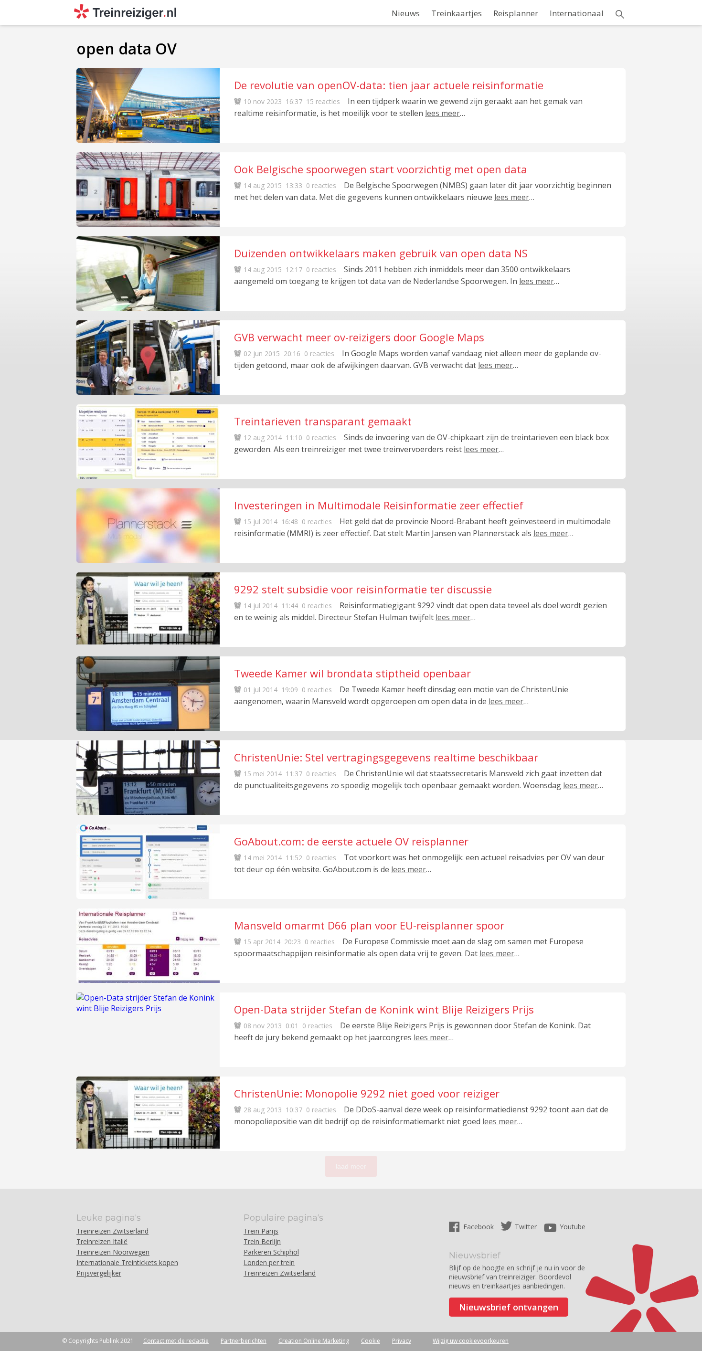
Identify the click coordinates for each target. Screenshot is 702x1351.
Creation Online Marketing (313, 1341)
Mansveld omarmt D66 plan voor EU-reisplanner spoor (369, 925)
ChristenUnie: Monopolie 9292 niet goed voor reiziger (367, 1093)
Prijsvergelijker (98, 1272)
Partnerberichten (243, 1341)
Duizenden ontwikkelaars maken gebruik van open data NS (381, 253)
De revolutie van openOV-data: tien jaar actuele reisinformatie (388, 85)
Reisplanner (515, 13)
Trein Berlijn (262, 1241)
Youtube (572, 1226)
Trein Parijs (261, 1230)
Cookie (370, 1341)
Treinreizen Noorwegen (112, 1251)
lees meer (442, 113)
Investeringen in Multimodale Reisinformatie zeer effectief (378, 505)
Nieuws (406, 13)
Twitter (526, 1226)
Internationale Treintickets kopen (127, 1262)
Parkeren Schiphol (271, 1251)
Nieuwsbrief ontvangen (508, 1307)
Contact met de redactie (176, 1341)
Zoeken (620, 14)
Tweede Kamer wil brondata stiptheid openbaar (352, 673)
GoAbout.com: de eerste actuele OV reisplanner (351, 841)
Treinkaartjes (456, 13)
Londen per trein (269, 1262)
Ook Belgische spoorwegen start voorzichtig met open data (380, 169)
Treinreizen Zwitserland (112, 1230)
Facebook (479, 1226)
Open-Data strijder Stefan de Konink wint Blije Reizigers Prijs (384, 1009)
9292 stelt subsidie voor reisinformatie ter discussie (363, 589)
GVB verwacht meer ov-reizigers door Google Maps (359, 337)
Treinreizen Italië (102, 1241)
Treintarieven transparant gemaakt (323, 421)
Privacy (401, 1341)
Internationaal (577, 13)
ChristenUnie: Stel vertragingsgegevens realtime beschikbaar (386, 757)
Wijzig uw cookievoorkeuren (471, 1341)
